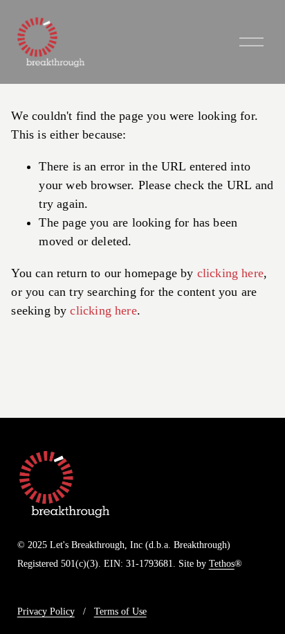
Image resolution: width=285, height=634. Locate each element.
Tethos (222, 564)
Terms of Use (120, 612)
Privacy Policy (46, 612)
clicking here (230, 273)
